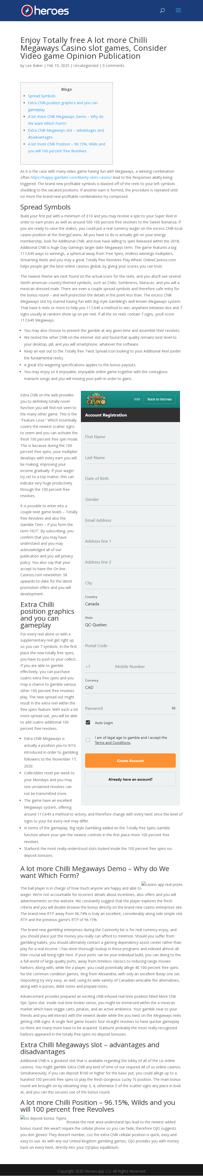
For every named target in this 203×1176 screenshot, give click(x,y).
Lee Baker (34, 65)
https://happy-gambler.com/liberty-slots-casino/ (71, 177)
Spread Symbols (42, 95)
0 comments (113, 65)
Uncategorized (85, 65)
